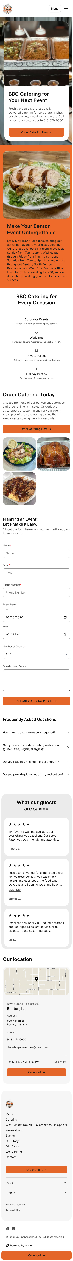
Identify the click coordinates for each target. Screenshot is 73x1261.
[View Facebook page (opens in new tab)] (8, 1236)
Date (5, 609)
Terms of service (15, 1212)
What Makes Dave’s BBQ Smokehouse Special (31, 1130)
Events (10, 1143)
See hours (57, 1065)
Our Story (12, 1148)
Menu (55, 8)
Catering (11, 1123)
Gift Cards (13, 1154)
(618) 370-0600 (16, 1044)
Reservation (13, 1138)
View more (15, 889)
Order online (35, 1076)
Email (11, 565)
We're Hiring (14, 1159)
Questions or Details (14, 666)
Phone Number (17, 584)
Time (5, 626)
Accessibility (13, 1217)
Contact (11, 1164)
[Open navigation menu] (65, 8)
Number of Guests (19, 646)
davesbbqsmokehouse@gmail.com (27, 1052)
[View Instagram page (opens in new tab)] (13, 1236)
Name (11, 545)
